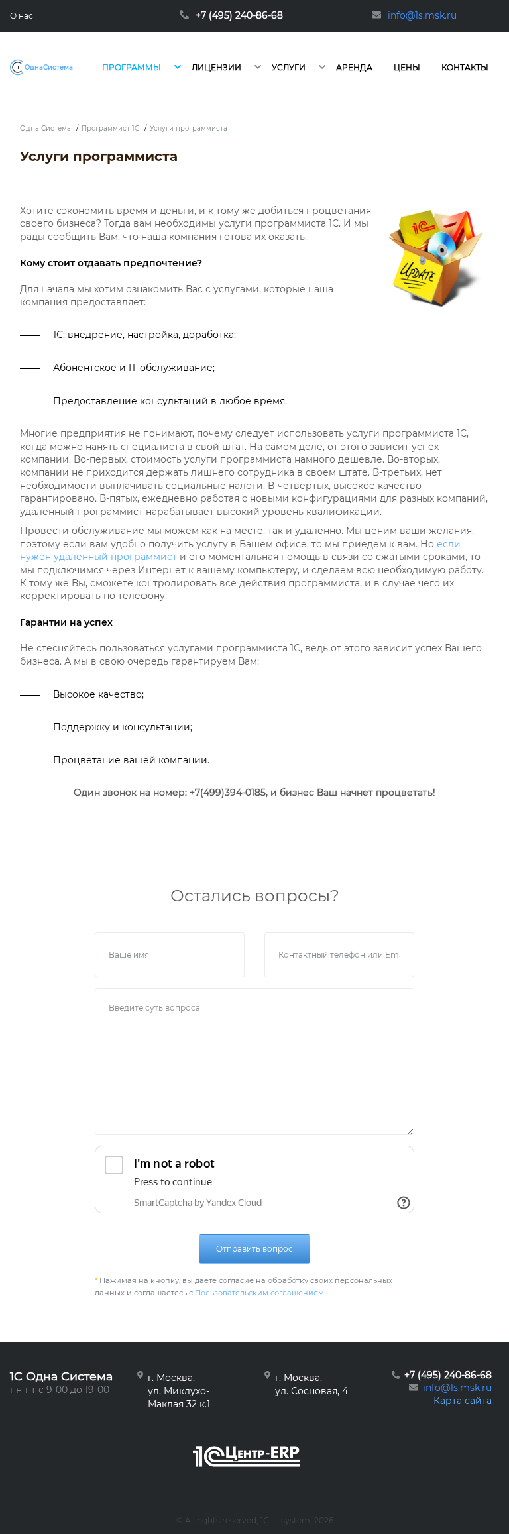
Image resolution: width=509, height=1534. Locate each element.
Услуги (289, 67)
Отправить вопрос (254, 1249)
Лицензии (216, 67)
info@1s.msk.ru (457, 1388)
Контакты (464, 67)
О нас (21, 16)
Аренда (354, 67)
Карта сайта (462, 1401)
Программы (131, 67)
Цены (407, 67)
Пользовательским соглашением (259, 1292)
